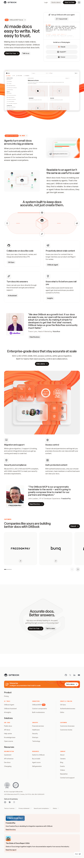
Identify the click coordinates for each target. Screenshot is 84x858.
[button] (61, 19)
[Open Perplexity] (14, 802)
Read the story (11, 829)
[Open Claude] (10, 802)
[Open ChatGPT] (5, 802)
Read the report (11, 850)
